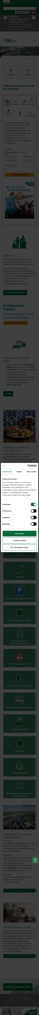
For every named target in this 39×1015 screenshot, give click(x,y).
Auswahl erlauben (19, 540)
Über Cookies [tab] (32, 471)
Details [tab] (19, 471)
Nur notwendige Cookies (19, 547)
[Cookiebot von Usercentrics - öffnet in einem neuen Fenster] (28, 466)
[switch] (34, 511)
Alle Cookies (19, 533)
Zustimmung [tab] (7, 471)
